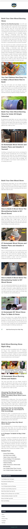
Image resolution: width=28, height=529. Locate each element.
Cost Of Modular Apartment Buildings (8, 486)
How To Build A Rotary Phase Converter (12, 468)
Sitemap (3, 522)
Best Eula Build (6, 466)
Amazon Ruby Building (8, 453)
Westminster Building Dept (9, 460)
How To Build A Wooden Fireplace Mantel (12, 470)
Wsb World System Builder (9, 455)
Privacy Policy (5, 518)
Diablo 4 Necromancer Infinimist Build (11, 464)
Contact (3, 516)
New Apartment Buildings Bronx (7, 481)
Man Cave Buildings (5, 500)
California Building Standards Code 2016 (9, 495)
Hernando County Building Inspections (8, 488)
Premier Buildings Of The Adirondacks (11, 459)
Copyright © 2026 (14, 527)
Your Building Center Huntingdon (7, 479)
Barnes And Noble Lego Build (7, 498)
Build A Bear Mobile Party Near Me (8, 491)
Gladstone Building (7, 462)
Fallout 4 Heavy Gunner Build (9, 457)
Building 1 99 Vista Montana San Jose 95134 (10, 493)
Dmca (3, 514)
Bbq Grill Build (4, 483)
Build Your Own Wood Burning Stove (10, 23)
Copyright (4, 520)
